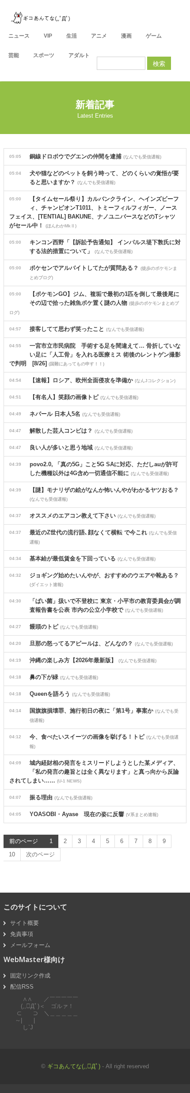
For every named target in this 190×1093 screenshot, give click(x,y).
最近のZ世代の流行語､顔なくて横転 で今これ (93, 537)
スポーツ (43, 55)
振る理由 (50, 797)
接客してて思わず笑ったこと (76, 329)
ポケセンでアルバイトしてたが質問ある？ (93, 272)
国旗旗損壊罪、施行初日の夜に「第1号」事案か (94, 715)
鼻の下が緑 (53, 677)
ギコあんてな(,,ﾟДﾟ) (73, 1066)
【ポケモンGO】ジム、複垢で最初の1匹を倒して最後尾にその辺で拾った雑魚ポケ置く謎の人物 (94, 303)
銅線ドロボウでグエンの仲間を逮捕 (85, 156)
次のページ (40, 854)
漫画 (126, 36)
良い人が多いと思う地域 (71, 447)
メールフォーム (30, 945)
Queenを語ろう (59, 693)
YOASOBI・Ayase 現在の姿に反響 (83, 814)
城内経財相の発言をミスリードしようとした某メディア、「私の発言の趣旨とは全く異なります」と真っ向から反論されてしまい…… (94, 771)
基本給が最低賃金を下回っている (82, 558)
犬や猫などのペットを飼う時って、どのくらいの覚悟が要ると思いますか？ (94, 177)
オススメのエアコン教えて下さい (82, 515)
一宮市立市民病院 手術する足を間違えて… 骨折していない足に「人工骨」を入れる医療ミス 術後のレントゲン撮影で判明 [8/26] (95, 354)
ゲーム (154, 36)
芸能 (13, 55)
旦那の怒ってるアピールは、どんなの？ (91, 643)
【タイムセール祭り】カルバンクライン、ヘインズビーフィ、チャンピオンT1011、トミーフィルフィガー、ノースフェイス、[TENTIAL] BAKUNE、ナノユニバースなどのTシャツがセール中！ (94, 212)
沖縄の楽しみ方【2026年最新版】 (82, 660)
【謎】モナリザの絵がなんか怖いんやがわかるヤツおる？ (94, 494)
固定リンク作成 (30, 975)
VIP (48, 36)
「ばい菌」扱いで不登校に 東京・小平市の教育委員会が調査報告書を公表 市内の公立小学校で (95, 605)
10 (12, 854)
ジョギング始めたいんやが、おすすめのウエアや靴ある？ (94, 579)
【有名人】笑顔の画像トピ (73, 397)
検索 (159, 63)
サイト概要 (24, 923)
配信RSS (22, 986)
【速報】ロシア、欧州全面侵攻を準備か (92, 380)
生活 (71, 36)
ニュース (19, 36)
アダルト (79, 55)
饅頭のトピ (53, 626)
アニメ (99, 36)
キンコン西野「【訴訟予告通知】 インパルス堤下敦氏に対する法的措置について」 (95, 246)
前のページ (23, 841)
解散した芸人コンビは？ (71, 430)
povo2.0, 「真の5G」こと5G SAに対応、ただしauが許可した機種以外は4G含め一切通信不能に (93, 468)
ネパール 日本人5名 (64, 413)
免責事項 (21, 934)
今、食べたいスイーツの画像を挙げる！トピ (94, 741)
